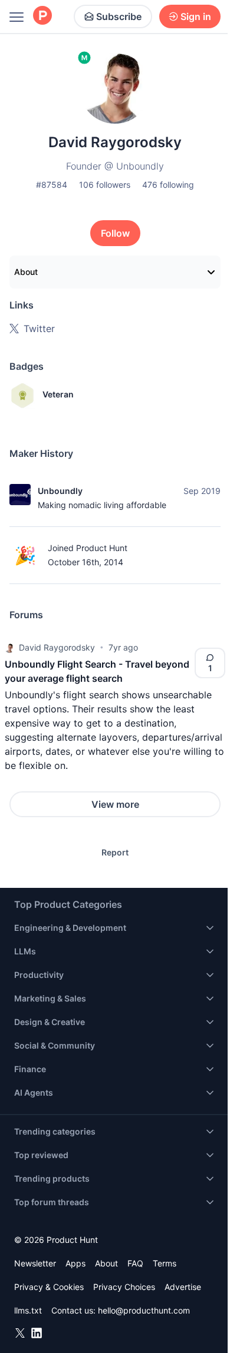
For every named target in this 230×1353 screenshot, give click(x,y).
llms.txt (28, 1310)
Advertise (183, 1287)
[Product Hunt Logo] (42, 16)
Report (115, 852)
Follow (115, 233)
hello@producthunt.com (144, 1310)
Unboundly (60, 491)
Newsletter (35, 1263)
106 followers (104, 185)
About (26, 272)
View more (115, 804)
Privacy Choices (124, 1287)
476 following (168, 185)
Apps (75, 1263)
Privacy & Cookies (49, 1287)
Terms (164, 1263)
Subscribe (119, 16)
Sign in (195, 16)
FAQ (135, 1263)
